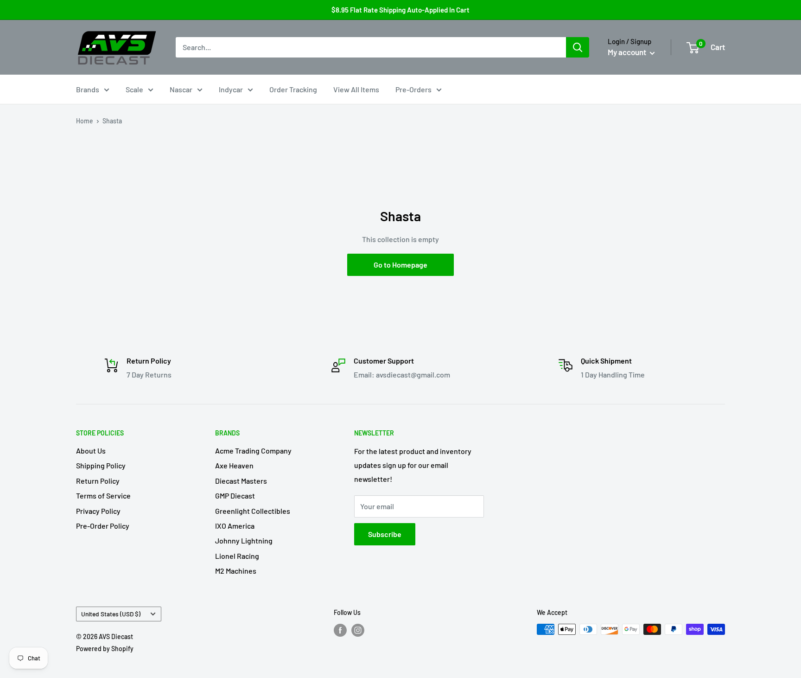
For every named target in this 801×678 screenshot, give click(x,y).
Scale (134, 89)
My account (628, 52)
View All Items (356, 89)
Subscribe (384, 534)
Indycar (231, 89)
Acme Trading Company (253, 450)
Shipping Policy (101, 465)
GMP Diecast (235, 495)
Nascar (181, 89)
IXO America (234, 525)
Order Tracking (293, 89)
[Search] (577, 47)
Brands (87, 89)
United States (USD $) (110, 614)
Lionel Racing (237, 555)
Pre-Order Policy (102, 525)
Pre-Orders (413, 89)
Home (84, 121)
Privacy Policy (98, 510)
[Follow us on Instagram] (357, 630)
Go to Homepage (400, 264)
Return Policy (98, 480)
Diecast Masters (241, 480)
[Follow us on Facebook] (340, 630)
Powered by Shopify (105, 648)
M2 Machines (235, 570)
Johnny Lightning (244, 540)
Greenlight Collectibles (252, 510)
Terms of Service (103, 495)
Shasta (112, 121)
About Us (91, 450)
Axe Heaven (234, 465)
